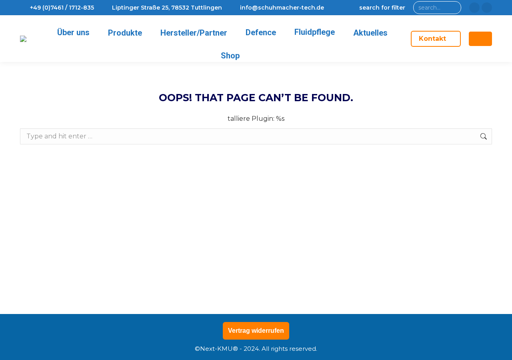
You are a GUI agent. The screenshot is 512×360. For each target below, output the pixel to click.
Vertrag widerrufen (256, 330)
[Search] (453, 7)
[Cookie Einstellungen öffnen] (17, 350)
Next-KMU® (219, 348)
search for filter (382, 7)
